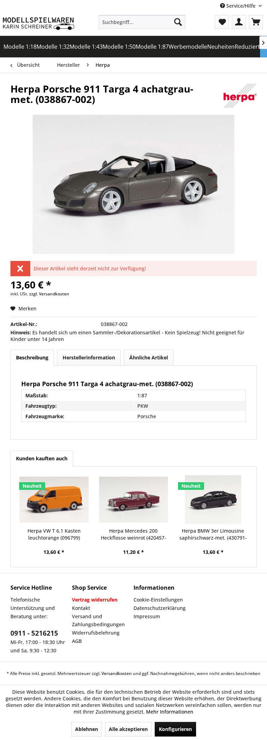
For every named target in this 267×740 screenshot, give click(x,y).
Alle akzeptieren (128, 729)
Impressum (147, 616)
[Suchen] (178, 22)
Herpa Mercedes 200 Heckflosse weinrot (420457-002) (133, 534)
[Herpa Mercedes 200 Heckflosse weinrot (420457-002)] (133, 499)
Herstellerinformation (89, 357)
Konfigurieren (175, 729)
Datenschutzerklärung (160, 608)
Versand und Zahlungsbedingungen (98, 620)
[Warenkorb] (256, 22)
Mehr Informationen (169, 711)
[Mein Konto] (239, 22)
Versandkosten (117, 673)
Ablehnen (86, 729)
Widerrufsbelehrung (96, 632)
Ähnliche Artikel (148, 357)
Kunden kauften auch (41, 458)
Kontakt (81, 608)
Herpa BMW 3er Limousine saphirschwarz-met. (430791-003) (213, 534)
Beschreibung (32, 357)
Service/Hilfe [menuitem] (241, 5)
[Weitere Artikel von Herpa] (240, 95)
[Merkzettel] (222, 22)
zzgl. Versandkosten (49, 294)
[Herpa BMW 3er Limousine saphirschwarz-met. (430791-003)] (213, 499)
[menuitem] (142, 22)
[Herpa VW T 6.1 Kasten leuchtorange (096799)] (54, 499)
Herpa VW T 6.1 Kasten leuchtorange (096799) (54, 534)
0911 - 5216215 (34, 633)
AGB (77, 641)
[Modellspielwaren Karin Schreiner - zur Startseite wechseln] (38, 23)
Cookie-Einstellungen (158, 599)
